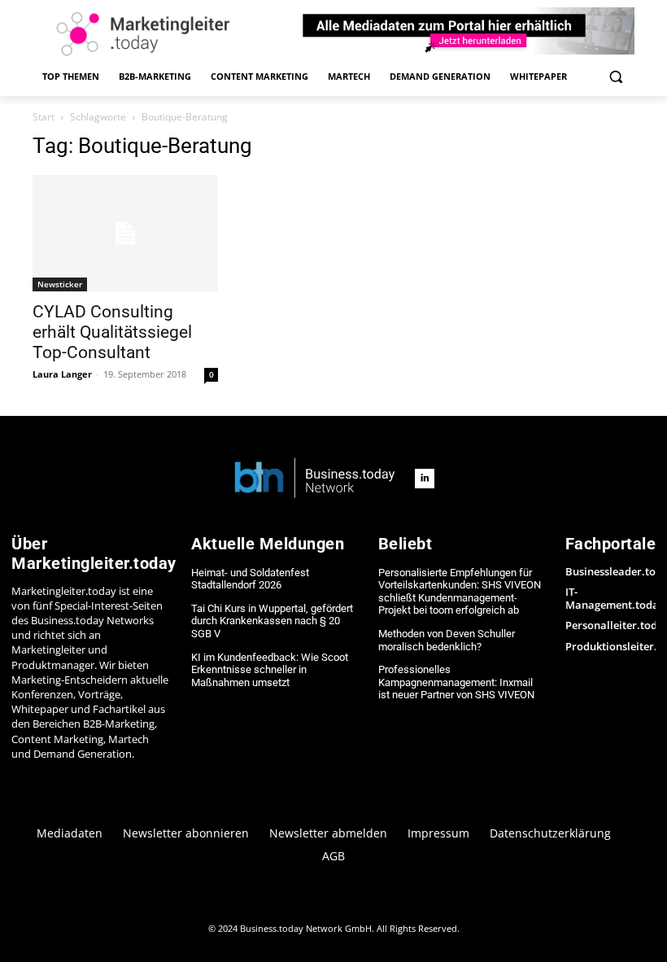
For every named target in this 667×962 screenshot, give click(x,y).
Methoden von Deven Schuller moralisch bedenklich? (446, 640)
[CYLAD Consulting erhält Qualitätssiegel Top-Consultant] (125, 233)
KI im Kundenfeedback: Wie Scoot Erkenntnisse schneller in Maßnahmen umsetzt (269, 670)
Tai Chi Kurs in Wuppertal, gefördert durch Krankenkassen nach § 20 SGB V (272, 621)
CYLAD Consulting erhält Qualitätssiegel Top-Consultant (112, 332)
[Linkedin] (424, 478)
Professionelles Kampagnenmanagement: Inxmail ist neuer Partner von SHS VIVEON (456, 682)
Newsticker (59, 284)
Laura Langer (62, 374)
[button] (615, 77)
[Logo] (314, 478)
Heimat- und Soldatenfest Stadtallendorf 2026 (250, 579)
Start (43, 117)
